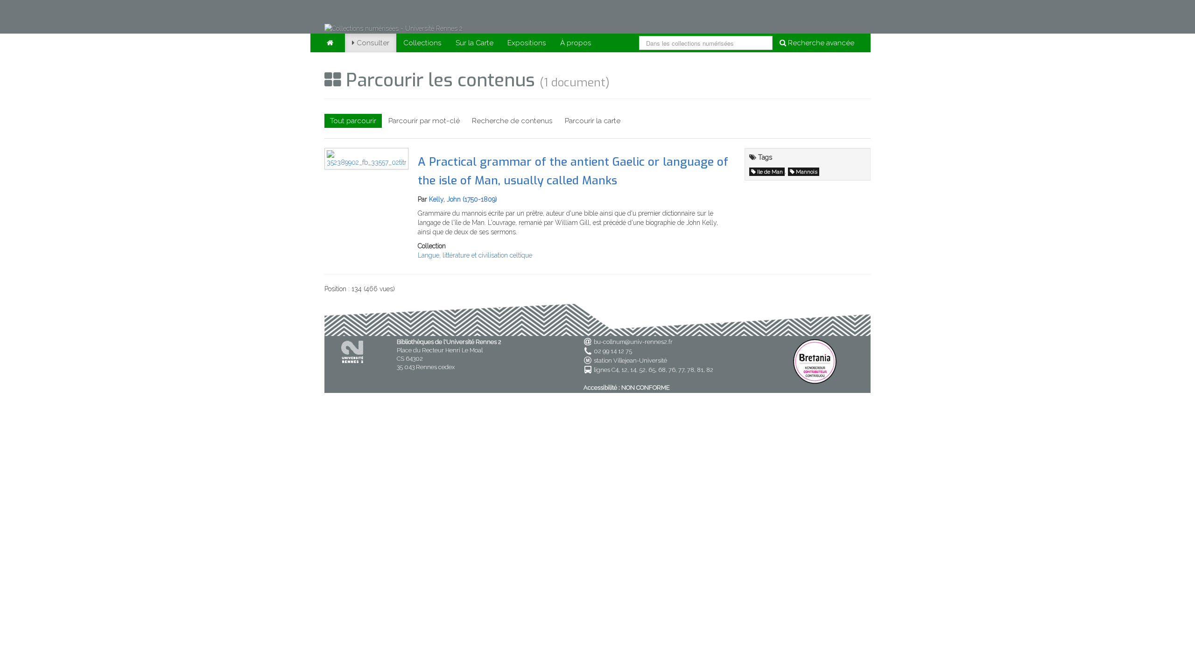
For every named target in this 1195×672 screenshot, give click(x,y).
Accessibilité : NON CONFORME (626, 387)
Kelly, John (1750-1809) (463, 199)
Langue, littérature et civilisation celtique (475, 255)
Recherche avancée (820, 43)
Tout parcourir (353, 121)
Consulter (373, 43)
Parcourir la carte (592, 121)
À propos (575, 43)
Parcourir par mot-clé (424, 121)
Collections (422, 43)
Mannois (806, 171)
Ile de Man (770, 171)
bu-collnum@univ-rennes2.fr (633, 341)
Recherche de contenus (512, 121)
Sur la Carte (474, 43)
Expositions (526, 43)
